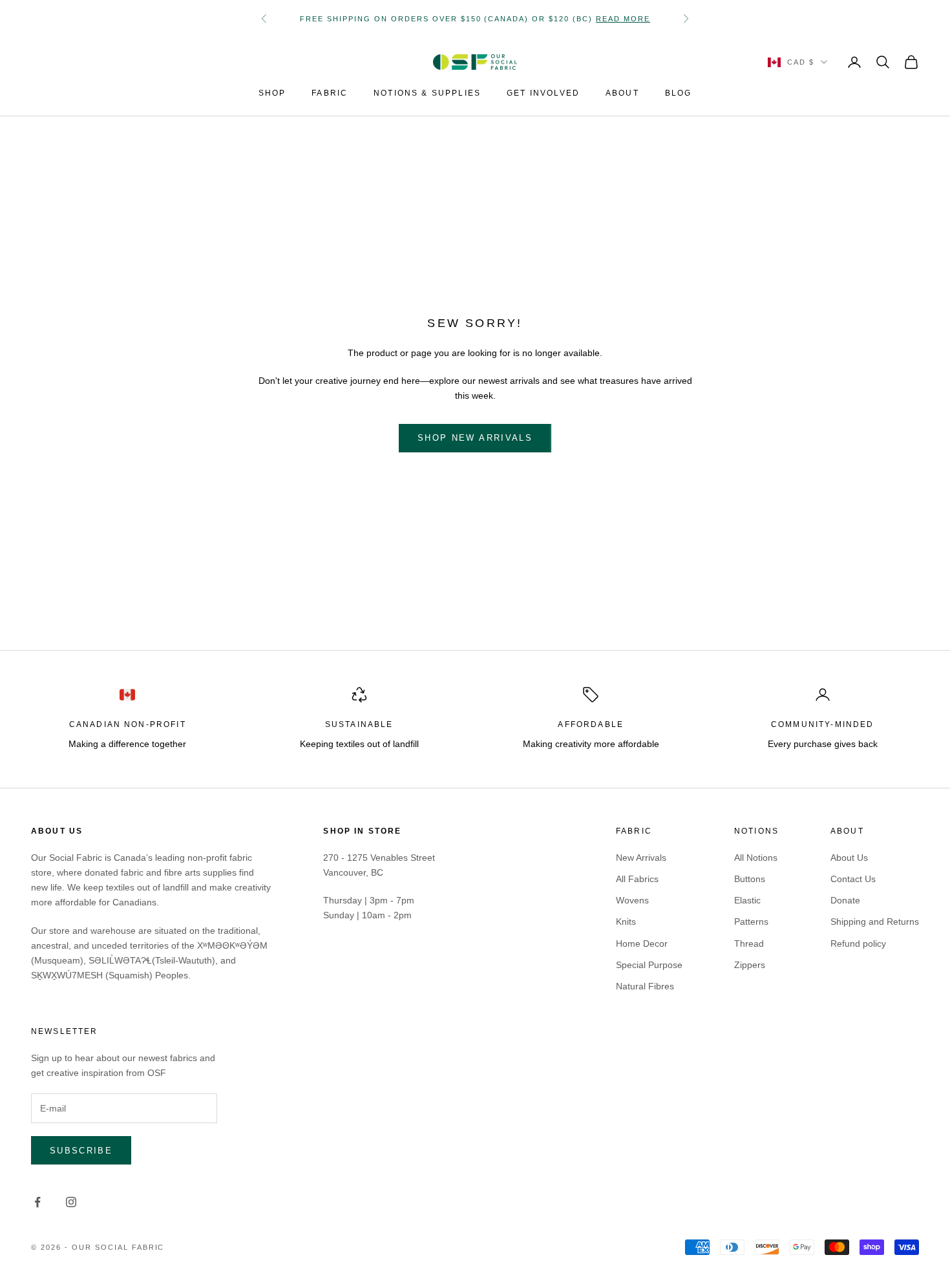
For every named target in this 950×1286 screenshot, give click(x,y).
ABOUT (622, 93)
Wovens (632, 900)
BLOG (678, 93)
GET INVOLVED (543, 93)
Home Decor (642, 943)
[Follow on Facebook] (37, 1202)
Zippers (749, 965)
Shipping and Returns (874, 921)
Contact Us (853, 879)
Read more (623, 19)
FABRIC (329, 93)
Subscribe (81, 1150)
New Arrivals (641, 857)
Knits (626, 921)
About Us (849, 857)
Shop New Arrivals (475, 438)
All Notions (755, 857)
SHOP (272, 93)
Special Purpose (649, 965)
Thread (749, 943)
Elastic (747, 900)
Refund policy (858, 943)
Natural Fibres (645, 986)
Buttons (749, 879)
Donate (845, 900)
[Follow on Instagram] (71, 1202)
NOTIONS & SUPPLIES (427, 93)
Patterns (751, 921)
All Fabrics (637, 879)
